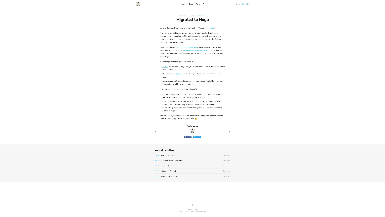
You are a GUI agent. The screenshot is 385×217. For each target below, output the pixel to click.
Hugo (212, 28)
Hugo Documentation (188, 47)
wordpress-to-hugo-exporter (195, 50)
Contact (192, 211)
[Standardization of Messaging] (192, 160)
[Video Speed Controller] (192, 176)
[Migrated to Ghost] (192, 155)
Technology (201, 15)
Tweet (197, 137)
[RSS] (192, 205)
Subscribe (245, 4)
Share (188, 137)
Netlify (178, 74)
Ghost (196, 209)
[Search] (203, 4)
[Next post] (228, 131)
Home (183, 4)
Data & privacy (183, 211)
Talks (198, 4)
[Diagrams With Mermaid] (192, 165)
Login (238, 4)
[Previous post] (156, 131)
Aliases (165, 67)
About (190, 4)
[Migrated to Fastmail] (192, 171)
